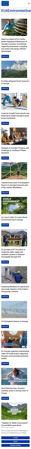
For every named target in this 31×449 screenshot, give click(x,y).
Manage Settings (15, 445)
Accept (15, 437)
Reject (16, 441)
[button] (29, 3)
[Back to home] (5, 3)
